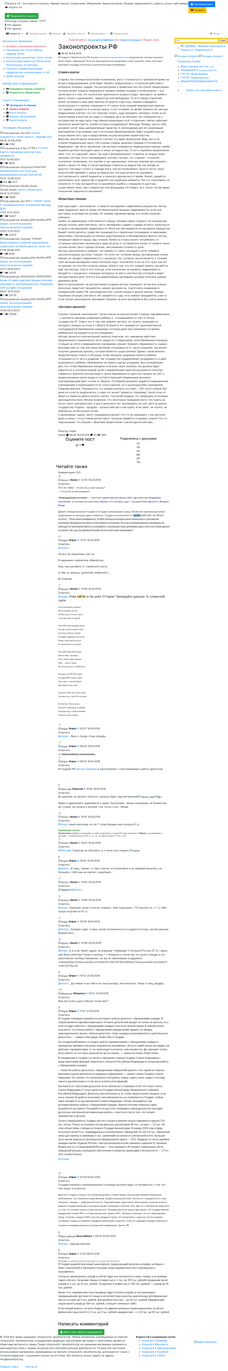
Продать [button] (199, 10)
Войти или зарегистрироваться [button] (82, 1332)
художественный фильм (114, 497)
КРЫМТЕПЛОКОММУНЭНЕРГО (199, 81)
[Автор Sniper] (67, 431)
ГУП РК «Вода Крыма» (194, 73)
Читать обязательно (30, 189)
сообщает (111, 1303)
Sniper (62, 434)
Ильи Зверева (101, 501)
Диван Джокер (15, 76)
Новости (15, 33)
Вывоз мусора (197, 66)
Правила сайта (9, 1366)
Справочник (120, 33)
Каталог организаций (22, 116)
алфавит (69, 830)
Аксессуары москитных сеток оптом (29, 57)
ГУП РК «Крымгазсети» (195, 77)
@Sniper (63, 596)
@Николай (64, 850)
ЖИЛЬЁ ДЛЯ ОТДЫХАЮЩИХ (20, 83)
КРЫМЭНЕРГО (199, 70)
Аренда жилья (37, 33)
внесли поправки (86, 768)
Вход (216, 33)
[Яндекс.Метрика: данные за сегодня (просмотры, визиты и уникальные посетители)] (205, 1342)
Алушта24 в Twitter (153, 1355)
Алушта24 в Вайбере (154, 1340)
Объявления (98, 33)
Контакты (31, 1366)
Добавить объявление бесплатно (26, 46)
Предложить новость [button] (22, 16)
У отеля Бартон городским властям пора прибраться (23, 151)
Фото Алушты (17, 112)
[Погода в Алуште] (186, 56)
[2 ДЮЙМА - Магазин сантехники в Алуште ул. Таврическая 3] (204, 47)
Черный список (75, 33)
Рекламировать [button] (203, 4)
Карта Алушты (18, 120)
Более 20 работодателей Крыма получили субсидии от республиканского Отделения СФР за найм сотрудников (26, 284)
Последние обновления (17, 127)
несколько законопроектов (113, 57)
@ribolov (63, 547)
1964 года (132, 497)
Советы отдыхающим (16, 100)
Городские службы (189, 61)
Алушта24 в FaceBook (155, 1351)
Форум (56, 33)
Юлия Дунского (149, 501)
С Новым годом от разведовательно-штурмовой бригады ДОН (25, 204)
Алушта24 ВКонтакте (155, 1344)
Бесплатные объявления (17, 41)
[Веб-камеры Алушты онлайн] (210, 56)
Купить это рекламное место (204, 90)
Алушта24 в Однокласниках (159, 1348)
